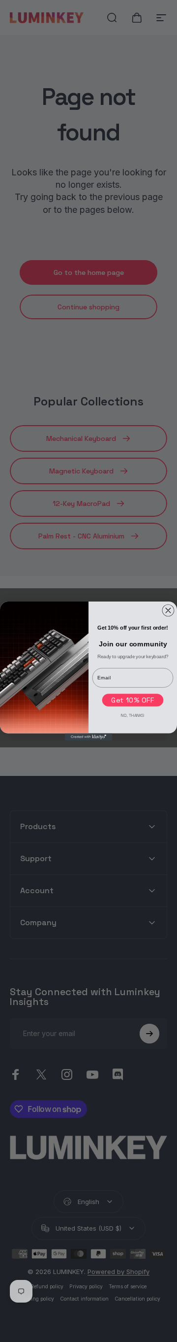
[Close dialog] (168, 610)
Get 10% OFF (133, 700)
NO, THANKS (132, 715)
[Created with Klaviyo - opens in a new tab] (88, 737)
